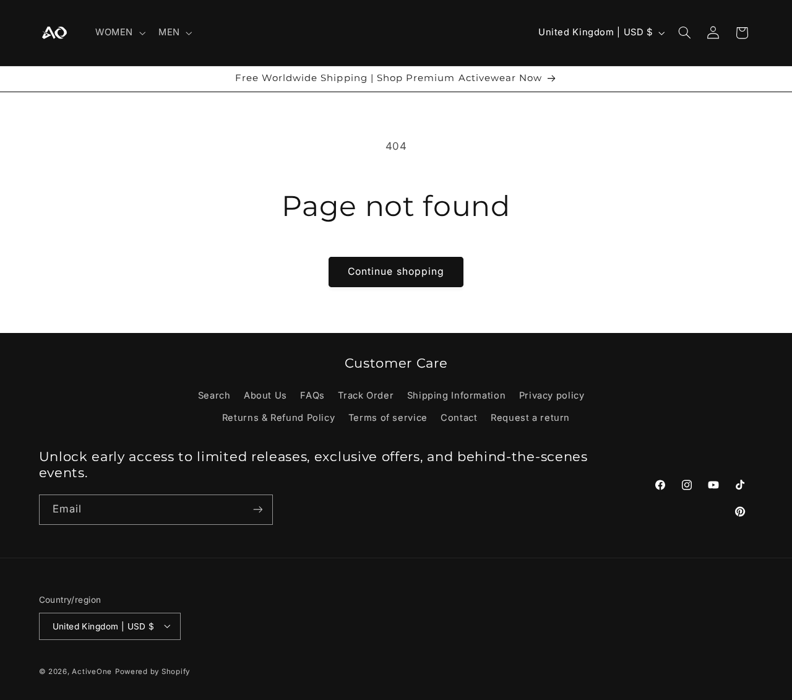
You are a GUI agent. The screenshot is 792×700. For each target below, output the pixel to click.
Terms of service (388, 417)
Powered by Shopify (152, 671)
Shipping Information (456, 394)
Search (214, 394)
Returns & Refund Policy (278, 417)
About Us (265, 394)
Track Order (366, 394)
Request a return (530, 417)
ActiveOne (92, 671)
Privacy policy (552, 394)
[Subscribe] (257, 510)
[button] (118, 32)
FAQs (312, 394)
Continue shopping (396, 271)
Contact (459, 417)
